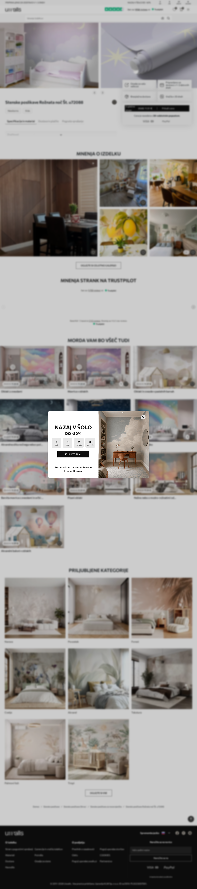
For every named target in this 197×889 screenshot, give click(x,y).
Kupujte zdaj (73, 454)
